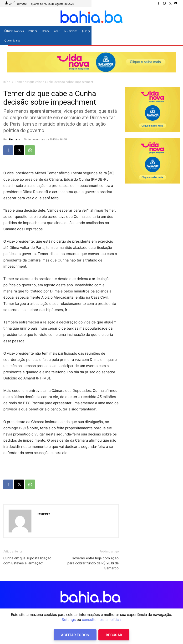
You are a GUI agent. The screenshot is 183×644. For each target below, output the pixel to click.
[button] (174, 35)
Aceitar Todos (75, 635)
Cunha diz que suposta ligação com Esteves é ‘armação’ (27, 560)
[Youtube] (176, 3)
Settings (69, 619)
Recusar (114, 635)
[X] (170, 3)
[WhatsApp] (30, 150)
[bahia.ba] (91, 16)
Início (6, 82)
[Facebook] (159, 3)
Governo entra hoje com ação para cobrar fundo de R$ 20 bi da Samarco (93, 563)
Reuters (14, 139)
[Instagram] (164, 3)
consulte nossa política (101, 619)
